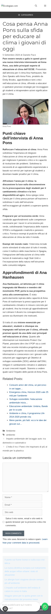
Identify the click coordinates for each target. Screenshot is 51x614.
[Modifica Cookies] (5, 608)
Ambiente (10, 431)
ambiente (10, 435)
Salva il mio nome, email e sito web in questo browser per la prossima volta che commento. (25, 522)
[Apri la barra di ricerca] (36, 6)
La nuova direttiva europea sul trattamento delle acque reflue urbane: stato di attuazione (25, 571)
